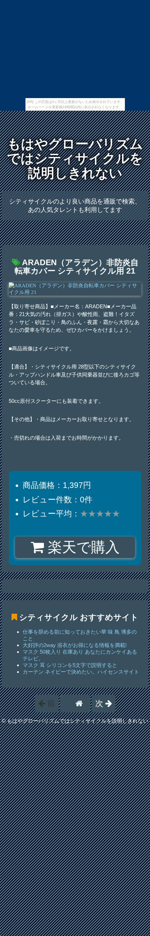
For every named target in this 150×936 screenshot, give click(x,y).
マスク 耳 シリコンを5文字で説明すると (70, 665)
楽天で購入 (82, 547)
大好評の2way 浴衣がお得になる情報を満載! (75, 645)
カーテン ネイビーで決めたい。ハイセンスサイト (81, 672)
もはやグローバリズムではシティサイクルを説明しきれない (75, 158)
